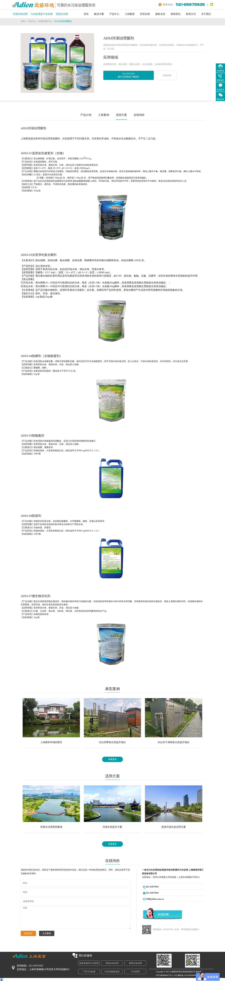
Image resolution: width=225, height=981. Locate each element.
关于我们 (206, 14)
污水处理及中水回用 (42, 14)
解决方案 (99, 14)
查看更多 (112, 759)
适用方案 (121, 114)
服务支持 (160, 14)
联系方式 (191, 14)
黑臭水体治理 (112, 963)
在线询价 (139, 114)
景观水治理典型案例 (51, 827)
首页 (86, 14)
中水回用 (135, 971)
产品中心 (114, 14)
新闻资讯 (175, 14)
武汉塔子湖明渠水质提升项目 (173, 742)
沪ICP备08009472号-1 (164, 975)
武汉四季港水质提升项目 (112, 742)
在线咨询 (167, 75)
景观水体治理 (135, 963)
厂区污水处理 (88, 971)
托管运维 (145, 14)
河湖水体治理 (20, 14)
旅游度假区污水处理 (89, 963)
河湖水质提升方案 (112, 827)
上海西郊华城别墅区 (51, 742)
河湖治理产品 (44, 21)
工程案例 (130, 14)
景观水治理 (62, 14)
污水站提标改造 (112, 971)
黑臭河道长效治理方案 (173, 827)
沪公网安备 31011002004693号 (186, 975)
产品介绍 (85, 114)
